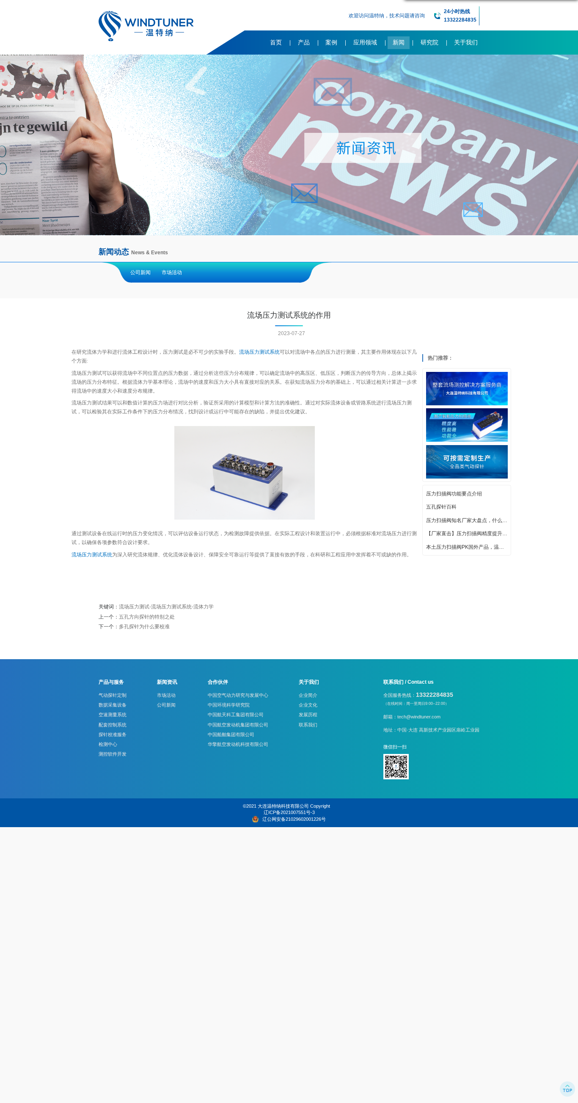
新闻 (399, 42)
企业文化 (308, 704)
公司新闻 (140, 272)
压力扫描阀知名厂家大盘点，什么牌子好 (467, 520)
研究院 (429, 42)
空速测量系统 (113, 714)
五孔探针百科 (441, 507)
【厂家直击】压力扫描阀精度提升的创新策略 (467, 534)
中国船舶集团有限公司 (231, 734)
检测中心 (108, 744)
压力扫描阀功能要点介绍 (454, 494)
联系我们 (308, 724)
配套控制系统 (113, 724)
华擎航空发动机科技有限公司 (238, 744)
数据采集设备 (113, 704)
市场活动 (172, 272)
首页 (276, 42)
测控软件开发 (113, 753)
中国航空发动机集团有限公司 (238, 724)
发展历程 (308, 714)
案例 (331, 42)
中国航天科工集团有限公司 (236, 714)
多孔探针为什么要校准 (144, 627)
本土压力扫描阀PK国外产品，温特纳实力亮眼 (467, 547)
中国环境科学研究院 (229, 704)
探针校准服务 (113, 734)
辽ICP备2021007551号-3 (289, 812)
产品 (304, 42)
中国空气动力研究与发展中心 (238, 695)
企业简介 (308, 695)
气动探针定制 (113, 695)
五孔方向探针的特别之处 (147, 617)
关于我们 (466, 42)
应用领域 (365, 42)
